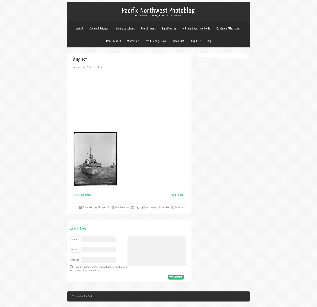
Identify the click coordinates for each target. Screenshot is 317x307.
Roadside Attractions (228, 28)
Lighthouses (169, 28)
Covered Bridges (99, 28)
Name (74, 239)
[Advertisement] (129, 100)
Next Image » (178, 194)
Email (74, 249)
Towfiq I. (88, 296)
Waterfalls (133, 41)
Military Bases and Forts (196, 28)
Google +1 (103, 207)
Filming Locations (125, 28)
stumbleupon (122, 207)
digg (137, 207)
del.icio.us (150, 207)
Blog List (196, 41)
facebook (180, 207)
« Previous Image (82, 194)
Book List (178, 41)
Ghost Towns (148, 28)
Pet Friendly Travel (156, 41)
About (79, 28)
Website (75, 259)
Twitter (165, 207)
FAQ (209, 41)
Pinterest (87, 207)
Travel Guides (113, 41)
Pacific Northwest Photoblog (158, 10)
